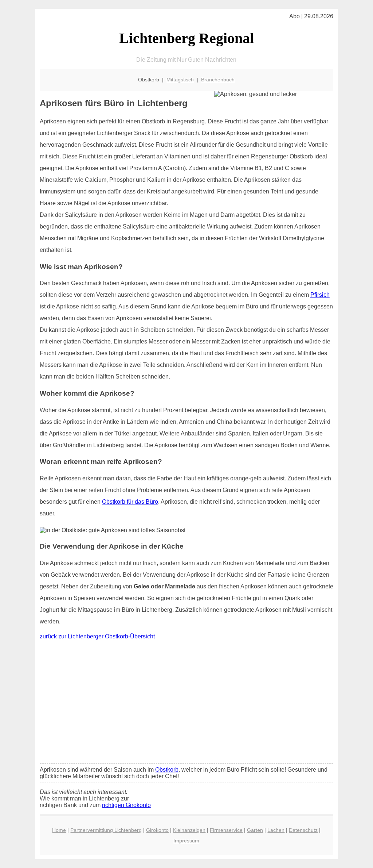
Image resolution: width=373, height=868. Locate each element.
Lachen (275, 830)
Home (59, 830)
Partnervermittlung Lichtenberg (106, 830)
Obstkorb (166, 770)
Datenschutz (303, 830)
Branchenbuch (218, 79)
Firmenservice (226, 830)
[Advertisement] (186, 703)
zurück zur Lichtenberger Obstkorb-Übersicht (97, 636)
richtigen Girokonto (126, 805)
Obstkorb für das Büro (130, 502)
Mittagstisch (180, 79)
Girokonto (157, 830)
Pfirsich (320, 295)
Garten (255, 830)
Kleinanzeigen (189, 830)
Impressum (186, 841)
